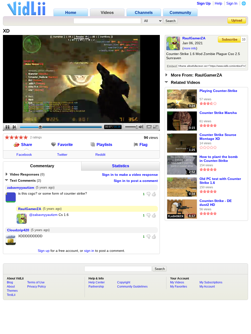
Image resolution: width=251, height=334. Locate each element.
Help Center (96, 282)
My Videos (177, 282)
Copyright (123, 282)
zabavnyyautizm (20, 187)
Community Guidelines (132, 286)
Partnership (96, 286)
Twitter (62, 154)
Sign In (231, 3)
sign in (89, 251)
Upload (236, 20)
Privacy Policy (36, 286)
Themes (12, 290)
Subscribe (229, 39)
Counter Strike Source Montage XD (218, 137)
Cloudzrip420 (18, 230)
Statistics (120, 166)
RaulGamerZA (193, 38)
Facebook (24, 154)
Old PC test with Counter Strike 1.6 (220, 181)
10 (243, 39)
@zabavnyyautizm (43, 215)
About (11, 286)
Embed (172, 66)
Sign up (44, 251)
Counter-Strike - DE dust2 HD (216, 203)
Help (218, 3)
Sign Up (204, 3)
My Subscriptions (211, 282)
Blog (10, 282)
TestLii (11, 295)
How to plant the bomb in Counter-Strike (219, 159)
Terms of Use (36, 282)
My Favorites (178, 286)
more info (190, 48)
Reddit (100, 154)
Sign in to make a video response (130, 175)
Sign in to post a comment (136, 181)
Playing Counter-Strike (218, 91)
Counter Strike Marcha (218, 113)
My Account (207, 286)
